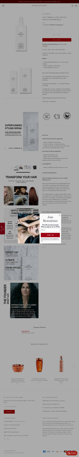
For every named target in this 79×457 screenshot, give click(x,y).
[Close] (59, 215)
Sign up (50, 235)
